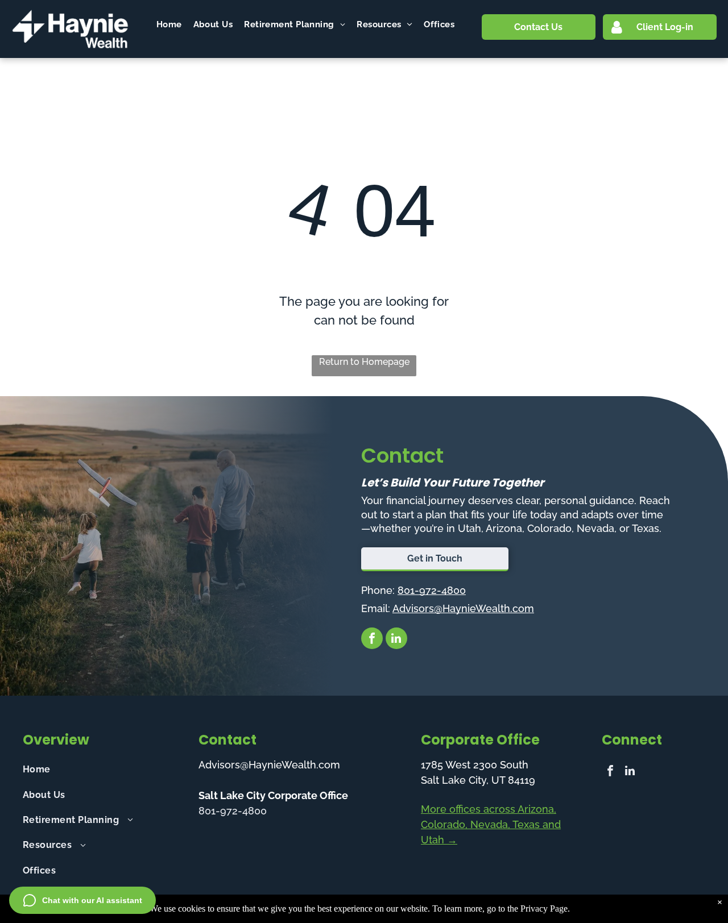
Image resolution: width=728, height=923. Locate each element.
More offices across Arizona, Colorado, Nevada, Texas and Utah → (491, 824)
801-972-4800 (432, 590)
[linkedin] (396, 639)
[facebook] (372, 639)
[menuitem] (169, 24)
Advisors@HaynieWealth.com (463, 608)
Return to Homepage (364, 361)
